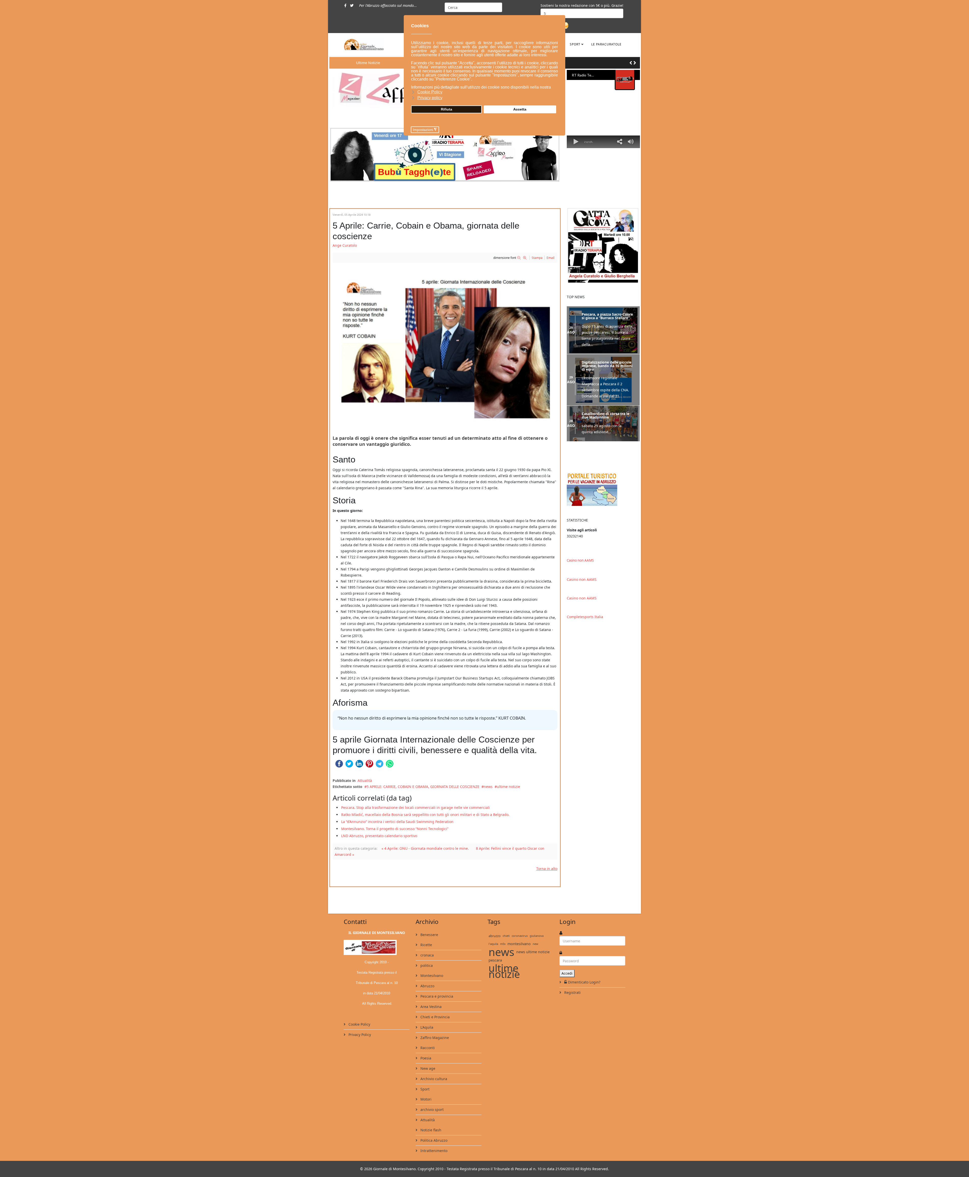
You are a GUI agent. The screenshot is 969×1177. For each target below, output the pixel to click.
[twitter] (352, 5)
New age (427, 1068)
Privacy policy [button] (429, 98)
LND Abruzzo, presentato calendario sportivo (379, 835)
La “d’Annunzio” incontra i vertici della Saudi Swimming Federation (397, 821)
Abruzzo (426, 985)
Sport (575, 44)
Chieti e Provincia (434, 1017)
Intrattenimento (433, 1150)
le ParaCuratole (606, 44)
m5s (502, 944)
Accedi (567, 973)
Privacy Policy (359, 1034)
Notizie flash (430, 1130)
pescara (495, 960)
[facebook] (345, 5)
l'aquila (493, 944)
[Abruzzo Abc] (603, 489)
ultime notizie (508, 786)
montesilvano (519, 943)
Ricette (425, 944)
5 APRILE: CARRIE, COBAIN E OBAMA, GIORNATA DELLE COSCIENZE (423, 786)
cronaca (426, 955)
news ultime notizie (533, 951)
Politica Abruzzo (433, 1140)
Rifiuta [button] (446, 109)
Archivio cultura (433, 1078)
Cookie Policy (358, 1024)
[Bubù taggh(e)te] (445, 154)
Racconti (427, 1047)
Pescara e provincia (436, 996)
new (535, 944)
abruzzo (495, 936)
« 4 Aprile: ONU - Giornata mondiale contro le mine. (425, 848)
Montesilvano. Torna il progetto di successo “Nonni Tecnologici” (394, 828)
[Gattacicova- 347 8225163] (603, 245)
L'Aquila (426, 1027)
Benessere (428, 934)
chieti (506, 936)
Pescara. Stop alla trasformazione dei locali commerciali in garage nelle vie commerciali (415, 807)
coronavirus (520, 936)
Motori (425, 1099)
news (488, 786)
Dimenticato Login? (584, 982)
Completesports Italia (585, 616)
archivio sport (431, 1109)
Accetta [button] (519, 109)
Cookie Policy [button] (429, 92)
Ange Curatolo (345, 245)
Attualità (365, 780)
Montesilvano (431, 975)
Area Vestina (430, 1006)
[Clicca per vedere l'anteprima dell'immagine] (445, 346)
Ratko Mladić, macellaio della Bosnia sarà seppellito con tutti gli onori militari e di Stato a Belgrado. (425, 814)
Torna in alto (546, 868)
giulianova (537, 936)
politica (426, 965)
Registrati (572, 992)
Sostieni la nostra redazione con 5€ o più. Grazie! (582, 5)
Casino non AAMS (580, 560)
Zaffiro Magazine (434, 1037)
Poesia (425, 1058)
